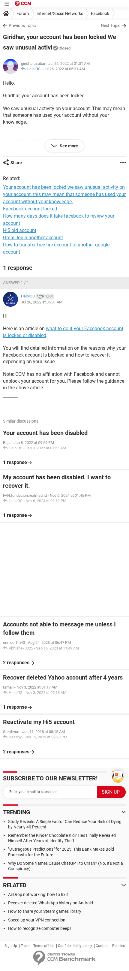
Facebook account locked (30, 209)
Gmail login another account (33, 237)
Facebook (100, 13)
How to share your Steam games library (44, 911)
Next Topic (110, 25)
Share (16, 162)
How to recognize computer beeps (39, 928)
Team (25, 946)
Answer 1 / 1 (16, 282)
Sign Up (10, 946)
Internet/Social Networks (60, 13)
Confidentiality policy (75, 946)
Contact (102, 946)
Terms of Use (43, 946)
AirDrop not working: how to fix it (38, 894)
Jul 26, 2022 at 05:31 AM (64, 69)
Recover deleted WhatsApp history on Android (50, 902)
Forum (22, 13)
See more (68, 145)
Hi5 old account (19, 230)
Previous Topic (22, 25)
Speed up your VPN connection (36, 920)
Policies (118, 946)
